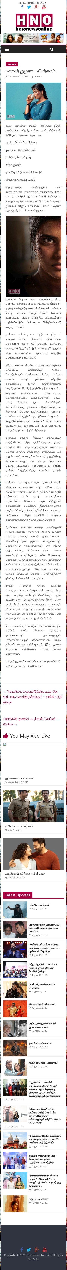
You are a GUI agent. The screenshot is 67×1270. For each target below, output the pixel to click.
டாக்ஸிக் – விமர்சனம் (39, 905)
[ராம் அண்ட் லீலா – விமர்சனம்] (15, 1061)
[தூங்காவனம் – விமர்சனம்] (33, 744)
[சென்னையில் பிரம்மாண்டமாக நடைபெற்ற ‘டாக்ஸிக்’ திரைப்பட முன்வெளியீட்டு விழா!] (15, 943)
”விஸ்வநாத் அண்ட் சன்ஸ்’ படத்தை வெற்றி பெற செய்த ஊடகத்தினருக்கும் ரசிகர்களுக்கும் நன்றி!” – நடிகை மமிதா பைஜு (45, 1115)
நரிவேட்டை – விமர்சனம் (19, 826)
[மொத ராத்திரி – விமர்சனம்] (15, 1002)
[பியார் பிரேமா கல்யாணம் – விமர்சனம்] (15, 982)
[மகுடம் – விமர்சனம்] (15, 1197)
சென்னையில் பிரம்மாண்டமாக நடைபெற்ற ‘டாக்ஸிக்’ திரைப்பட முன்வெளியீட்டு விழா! (44, 948)
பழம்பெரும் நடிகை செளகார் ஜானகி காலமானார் (42, 1025)
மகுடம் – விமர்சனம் (38, 1199)
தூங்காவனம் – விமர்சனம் (20, 778)
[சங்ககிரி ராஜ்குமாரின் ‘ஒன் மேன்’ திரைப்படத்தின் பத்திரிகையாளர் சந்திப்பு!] (15, 1154)
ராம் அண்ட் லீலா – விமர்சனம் (43, 1062)
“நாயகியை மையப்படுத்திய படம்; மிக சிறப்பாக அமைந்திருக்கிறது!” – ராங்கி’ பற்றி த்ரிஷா (32, 696)
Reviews (12, 64)
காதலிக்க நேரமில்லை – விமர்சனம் (25, 873)
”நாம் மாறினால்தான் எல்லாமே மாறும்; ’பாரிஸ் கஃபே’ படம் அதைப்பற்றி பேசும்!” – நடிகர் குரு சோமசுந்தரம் (45, 1180)
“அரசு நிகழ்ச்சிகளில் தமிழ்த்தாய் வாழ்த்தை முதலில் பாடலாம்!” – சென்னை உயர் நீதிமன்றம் (45, 1139)
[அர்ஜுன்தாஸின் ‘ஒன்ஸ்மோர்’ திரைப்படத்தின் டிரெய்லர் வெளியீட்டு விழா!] (15, 963)
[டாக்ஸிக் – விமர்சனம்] (15, 903)
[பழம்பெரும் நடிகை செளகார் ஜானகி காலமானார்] (15, 1022)
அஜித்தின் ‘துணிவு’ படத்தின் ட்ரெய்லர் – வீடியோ (30, 721)
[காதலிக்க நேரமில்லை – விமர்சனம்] (33, 840)
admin (37, 76)
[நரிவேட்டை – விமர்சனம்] (33, 792)
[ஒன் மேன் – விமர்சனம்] (15, 1041)
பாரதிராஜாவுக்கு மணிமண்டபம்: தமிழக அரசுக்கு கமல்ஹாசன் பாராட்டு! (44, 928)
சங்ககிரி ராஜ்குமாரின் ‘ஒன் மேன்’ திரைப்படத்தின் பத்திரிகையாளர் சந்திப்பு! (42, 1159)
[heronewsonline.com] (33, 15)
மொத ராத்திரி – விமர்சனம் (42, 1004)
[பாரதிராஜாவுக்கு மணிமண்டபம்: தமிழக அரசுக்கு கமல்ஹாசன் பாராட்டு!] (15, 923)
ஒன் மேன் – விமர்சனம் (40, 1043)
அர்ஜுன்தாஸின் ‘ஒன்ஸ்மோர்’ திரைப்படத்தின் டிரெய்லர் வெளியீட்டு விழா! (43, 968)
